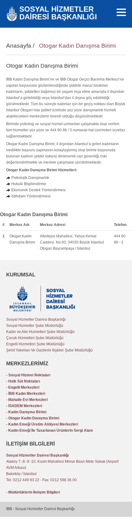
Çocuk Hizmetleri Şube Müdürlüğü (35, 338)
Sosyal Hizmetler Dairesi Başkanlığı (36, 319)
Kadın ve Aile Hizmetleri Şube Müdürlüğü (40, 332)
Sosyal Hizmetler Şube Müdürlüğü (34, 325)
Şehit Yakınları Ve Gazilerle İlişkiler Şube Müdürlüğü (49, 350)
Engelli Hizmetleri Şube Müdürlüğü (35, 344)
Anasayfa (18, 45)
